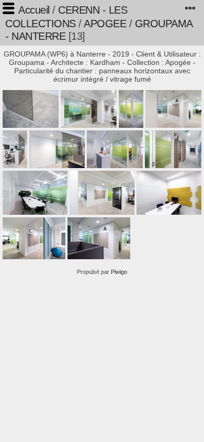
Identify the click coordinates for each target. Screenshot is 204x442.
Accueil (34, 10)
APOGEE (105, 23)
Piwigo (119, 272)
